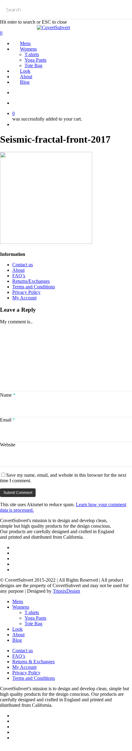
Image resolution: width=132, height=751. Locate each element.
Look (17, 629)
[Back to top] (2, 748)
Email (7, 419)
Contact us (22, 264)
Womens (20, 607)
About (18, 270)
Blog (17, 640)
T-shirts (32, 612)
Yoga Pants (35, 618)
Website (7, 444)
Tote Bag (33, 623)
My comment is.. (16, 321)
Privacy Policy (26, 292)
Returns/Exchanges (31, 281)
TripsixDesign (66, 591)
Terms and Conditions (33, 286)
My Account (24, 297)
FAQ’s (18, 275)
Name (7, 395)
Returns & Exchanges (33, 661)
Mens (17, 601)
